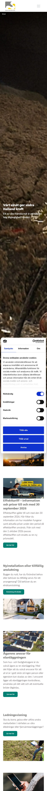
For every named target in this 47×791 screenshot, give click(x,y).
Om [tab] (38, 348)
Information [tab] (23, 348)
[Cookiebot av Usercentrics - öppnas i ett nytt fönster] (33, 341)
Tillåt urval (23, 439)
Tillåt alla (23, 430)
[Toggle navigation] (38, 6)
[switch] (40, 402)
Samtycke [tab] (8, 348)
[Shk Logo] (10, 6)
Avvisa (23, 447)
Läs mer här (10, 545)
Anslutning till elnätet (13, 592)
